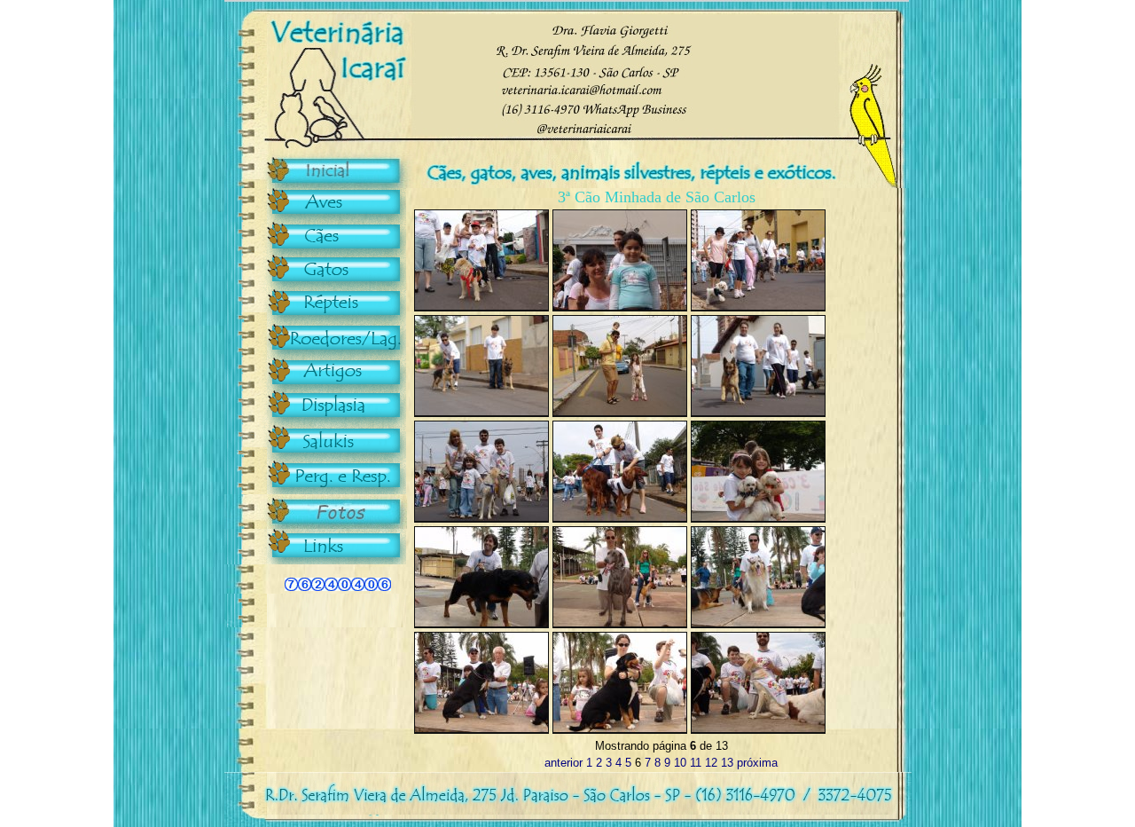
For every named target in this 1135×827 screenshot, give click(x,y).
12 (711, 762)
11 (695, 762)
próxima (757, 762)
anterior (563, 762)
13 (727, 762)
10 (680, 762)
